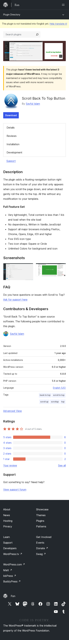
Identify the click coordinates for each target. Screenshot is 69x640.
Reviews (12, 135)
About (6, 509)
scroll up (44, 401)
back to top (45, 395)
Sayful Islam (33, 103)
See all (62, 465)
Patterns (41, 526)
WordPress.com (14, 564)
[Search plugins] (37, 34)
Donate (42, 548)
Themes (41, 515)
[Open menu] (64, 5)
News (6, 515)
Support (11, 161)
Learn (6, 537)
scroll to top (59, 395)
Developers (10, 548)
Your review (10, 465)
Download (11, 115)
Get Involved (44, 537)
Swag (41, 554)
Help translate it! (58, 23)
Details (11, 127)
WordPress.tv (12, 554)
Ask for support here (15, 299)
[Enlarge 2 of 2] (61, 267)
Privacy (7, 526)
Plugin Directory (11, 14)
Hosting (7, 520)
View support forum (14, 489)
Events (40, 542)
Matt (7, 570)
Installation (13, 144)
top (63, 401)
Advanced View (12, 410)
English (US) (59, 387)
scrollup (55, 401)
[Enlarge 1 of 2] (28, 267)
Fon (13, 596)
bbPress (9, 575)
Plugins (40, 520)
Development (14, 152)
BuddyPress (12, 581)
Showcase (42, 509)
